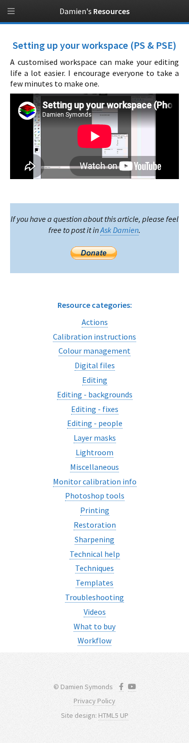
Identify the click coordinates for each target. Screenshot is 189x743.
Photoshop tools (94, 495)
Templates (94, 582)
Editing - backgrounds (95, 394)
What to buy (94, 626)
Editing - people (94, 423)
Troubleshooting (94, 597)
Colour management (94, 351)
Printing (94, 510)
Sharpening (94, 539)
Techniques (94, 568)
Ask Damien (119, 230)
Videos (95, 612)
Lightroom (94, 452)
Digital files (95, 365)
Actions (95, 322)
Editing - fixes (94, 409)
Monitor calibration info (95, 481)
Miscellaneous (94, 467)
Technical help (95, 554)
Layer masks (95, 438)
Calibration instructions (94, 337)
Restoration (95, 525)
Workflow (94, 640)
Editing (94, 380)
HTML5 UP (113, 715)
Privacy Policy (94, 700)
